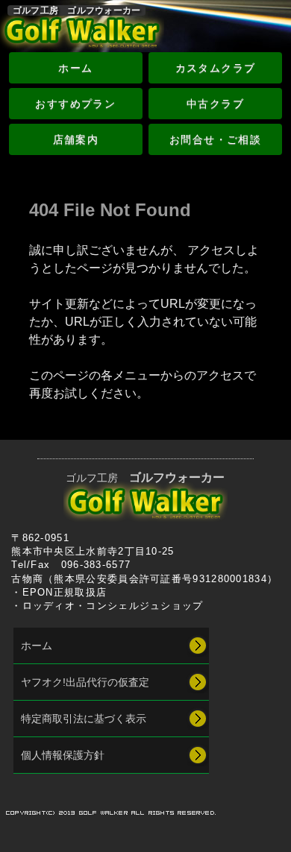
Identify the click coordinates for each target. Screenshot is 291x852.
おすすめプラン (75, 104)
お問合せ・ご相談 (215, 139)
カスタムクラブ (215, 68)
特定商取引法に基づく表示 (83, 719)
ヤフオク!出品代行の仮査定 (85, 682)
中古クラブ (215, 104)
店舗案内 (76, 139)
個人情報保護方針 (62, 755)
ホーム (75, 68)
